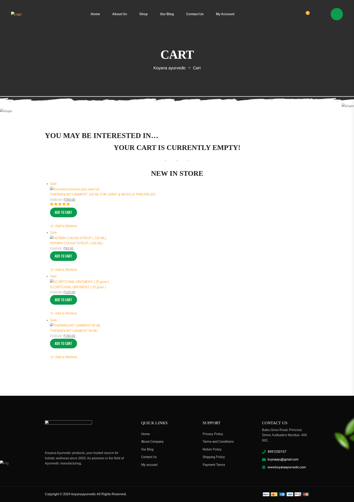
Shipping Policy (214, 457)
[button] (63, 226)
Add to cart (63, 212)
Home (95, 14)
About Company (152, 442)
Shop (143, 14)
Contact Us (195, 14)
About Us (119, 14)
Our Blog (167, 14)
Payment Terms (214, 465)
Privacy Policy (213, 434)
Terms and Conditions (218, 442)
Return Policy (212, 449)
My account (225, 14)
